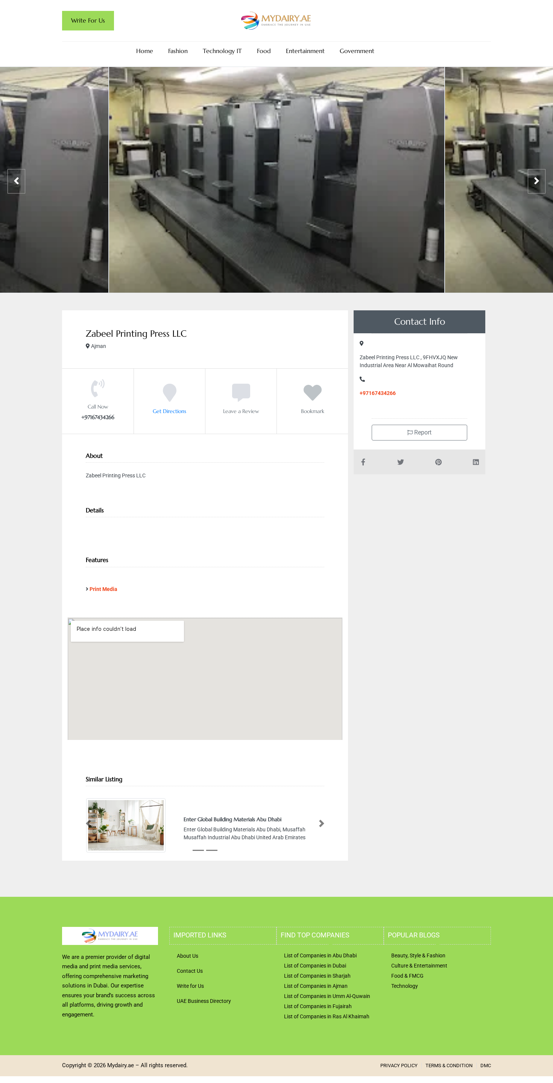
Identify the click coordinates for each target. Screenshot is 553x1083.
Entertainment (305, 51)
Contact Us (190, 971)
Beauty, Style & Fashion (418, 955)
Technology (404, 986)
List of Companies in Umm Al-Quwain (327, 996)
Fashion (178, 51)
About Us (187, 956)
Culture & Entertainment (419, 966)
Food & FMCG (407, 976)
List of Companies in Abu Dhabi (320, 955)
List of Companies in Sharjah (317, 976)
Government (357, 51)
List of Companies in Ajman (316, 986)
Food (264, 51)
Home (144, 51)
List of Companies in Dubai (315, 966)
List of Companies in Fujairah (318, 1006)
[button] (88, 823)
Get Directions (169, 411)
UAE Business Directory (204, 1001)
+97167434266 (378, 393)
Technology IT (222, 51)
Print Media (103, 589)
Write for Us (190, 986)
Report (422, 432)
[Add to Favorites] (313, 398)
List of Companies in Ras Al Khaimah (326, 1016)
